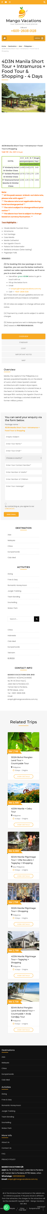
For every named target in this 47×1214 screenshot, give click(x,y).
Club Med (12, 557)
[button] (5, 112)
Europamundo (14, 552)
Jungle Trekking (14, 591)
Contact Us (6, 1148)
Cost (23, 348)
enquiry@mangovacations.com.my (26, 288)
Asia (9, 534)
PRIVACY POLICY (8, 1159)
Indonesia (12, 635)
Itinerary (23, 342)
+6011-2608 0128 (22, 291)
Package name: (12, 424)
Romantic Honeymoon (17, 585)
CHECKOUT (10, 508)
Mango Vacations (23, 20)
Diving (10, 574)
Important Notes (23, 354)
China (10, 546)
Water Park (12, 608)
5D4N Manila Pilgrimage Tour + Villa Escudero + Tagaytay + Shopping (23, 860)
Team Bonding (14, 596)
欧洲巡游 (11, 658)
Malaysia (11, 540)
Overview (23, 336)
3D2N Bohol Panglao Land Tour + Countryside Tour (21, 760)
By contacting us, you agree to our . (19, 507)
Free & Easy (13, 579)
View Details (23, 776)
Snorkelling (12, 602)
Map (23, 360)
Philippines (17, 767)
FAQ (3, 1153)
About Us (5, 1142)
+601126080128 (18, 1176)
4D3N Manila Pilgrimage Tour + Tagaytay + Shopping (23, 959)
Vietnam (11, 652)
